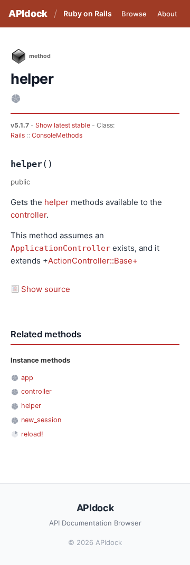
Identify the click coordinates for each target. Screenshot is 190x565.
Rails (18, 135)
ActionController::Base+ (93, 261)
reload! (32, 434)
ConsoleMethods (57, 135)
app (27, 378)
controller (28, 215)
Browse (134, 13)
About (167, 13)
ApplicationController (60, 248)
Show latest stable (63, 125)
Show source (45, 289)
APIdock (28, 13)
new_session (41, 420)
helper (56, 202)
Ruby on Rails (87, 13)
